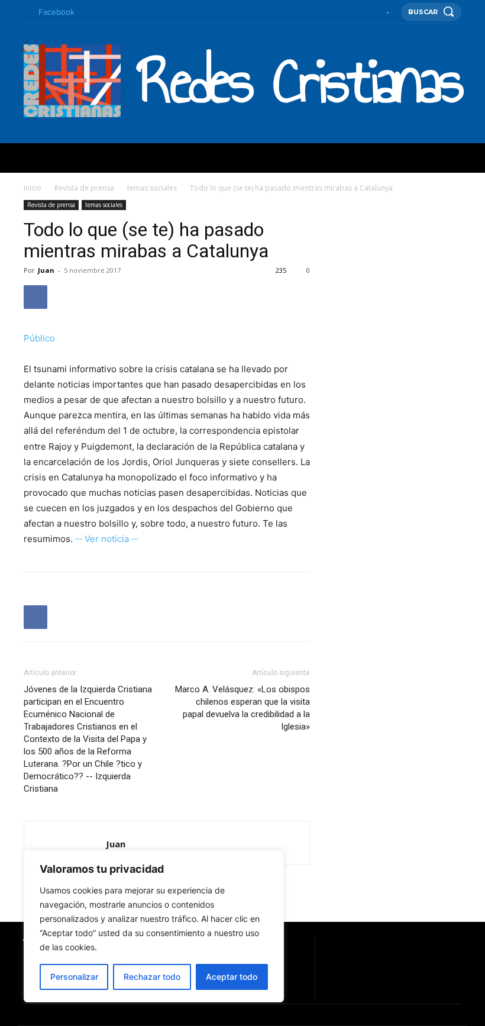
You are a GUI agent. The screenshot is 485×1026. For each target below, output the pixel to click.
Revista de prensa (84, 188)
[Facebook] (26, 12)
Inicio (32, 188)
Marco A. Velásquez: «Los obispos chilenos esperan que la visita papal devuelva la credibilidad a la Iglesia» (242, 708)
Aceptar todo (231, 977)
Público (39, 338)
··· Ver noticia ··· (106, 538)
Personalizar (74, 977)
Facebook (56, 12)
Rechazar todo (152, 977)
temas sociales (152, 188)
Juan (46, 270)
